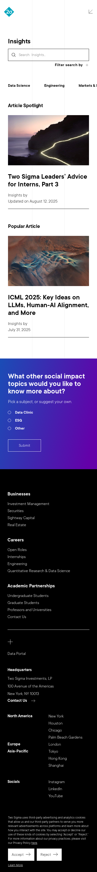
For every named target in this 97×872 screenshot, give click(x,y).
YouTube (55, 796)
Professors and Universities (29, 609)
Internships (17, 556)
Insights (15, 195)
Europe (14, 744)
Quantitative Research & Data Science (39, 571)
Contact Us (17, 616)
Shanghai (56, 765)
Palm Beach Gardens (65, 737)
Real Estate (17, 525)
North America (20, 716)
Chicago (55, 730)
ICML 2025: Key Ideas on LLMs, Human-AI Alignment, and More (48, 305)
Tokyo (53, 751)
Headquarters (20, 670)
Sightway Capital (21, 518)
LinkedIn (55, 789)
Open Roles (17, 549)
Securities (16, 510)
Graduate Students (23, 602)
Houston (55, 723)
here (34, 843)
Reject (45, 854)
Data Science (19, 85)
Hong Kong (57, 758)
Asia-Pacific (18, 751)
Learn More (15, 865)
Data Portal (17, 653)
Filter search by (69, 65)
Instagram (56, 782)
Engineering (54, 85)
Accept (18, 854)
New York (56, 716)
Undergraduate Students (28, 595)
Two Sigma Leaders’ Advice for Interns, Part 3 (47, 180)
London (54, 744)
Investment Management (28, 503)
